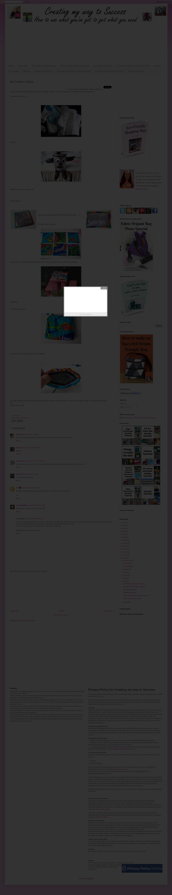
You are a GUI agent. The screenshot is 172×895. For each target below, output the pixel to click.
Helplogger (88, 314)
